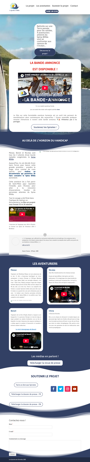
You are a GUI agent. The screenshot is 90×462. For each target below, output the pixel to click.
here (58, 109)
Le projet (30, 6)
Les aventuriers (43, 6)
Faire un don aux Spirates (26, 385)
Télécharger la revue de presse (45, 363)
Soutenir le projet (60, 6)
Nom (11, 424)
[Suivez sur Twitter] (60, 389)
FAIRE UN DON (52, 11)
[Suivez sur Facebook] (53, 389)
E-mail (11, 431)
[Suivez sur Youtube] (74, 389)
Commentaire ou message (17, 439)
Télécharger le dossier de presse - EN (26, 404)
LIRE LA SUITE (26, 245)
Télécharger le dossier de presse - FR (26, 394)
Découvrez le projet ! (45, 52)
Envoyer (12, 454)
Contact (74, 6)
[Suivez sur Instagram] (67, 389)
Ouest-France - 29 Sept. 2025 (30, 251)
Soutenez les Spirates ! (45, 127)
